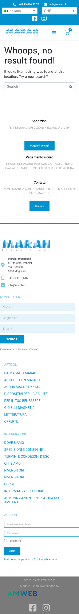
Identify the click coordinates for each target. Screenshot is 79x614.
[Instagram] (44, 18)
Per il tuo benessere (22, 401)
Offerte (11, 422)
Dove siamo (14, 443)
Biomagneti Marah (20, 373)
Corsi (9, 484)
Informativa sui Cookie (24, 491)
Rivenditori (14, 470)
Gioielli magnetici (19, 408)
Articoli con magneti (22, 380)
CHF (47, 11)
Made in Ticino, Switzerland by (39, 586)
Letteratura (15, 415)
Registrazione (48, 559)
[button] (53, 32)
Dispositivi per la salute (26, 394)
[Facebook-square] (35, 18)
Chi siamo (12, 463)
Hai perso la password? (20, 559)
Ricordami (14, 541)
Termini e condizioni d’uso (27, 457)
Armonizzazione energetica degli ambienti (33, 500)
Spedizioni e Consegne (23, 450)
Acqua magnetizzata (22, 387)
